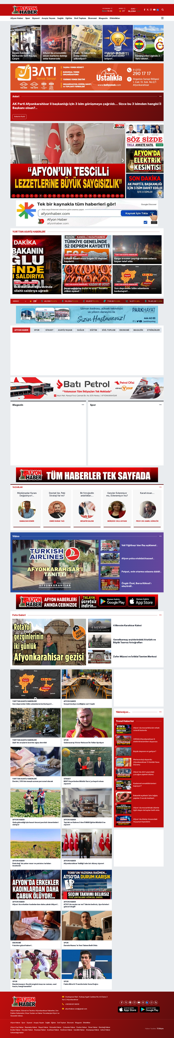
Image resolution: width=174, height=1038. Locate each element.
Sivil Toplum (80, 18)
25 (122, 196)
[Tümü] (160, 96)
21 (104, 196)
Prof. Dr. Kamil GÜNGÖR (147, 521)
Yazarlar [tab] (17, 487)
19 (95, 196)
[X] (126, 1003)
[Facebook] (122, 1003)
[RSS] (156, 1003)
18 (90, 196)
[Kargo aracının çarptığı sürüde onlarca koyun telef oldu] (137, 250)
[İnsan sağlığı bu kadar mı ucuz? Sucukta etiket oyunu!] (87, 279)
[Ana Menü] (162, 18)
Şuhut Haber (105, 1030)
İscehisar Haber (53, 1030)
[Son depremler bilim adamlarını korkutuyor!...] (137, 279)
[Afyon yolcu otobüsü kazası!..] (110, 558)
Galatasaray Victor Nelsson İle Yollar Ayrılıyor (84, 743)
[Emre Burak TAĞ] (57, 510)
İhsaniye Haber (40, 1030)
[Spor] (160, 405)
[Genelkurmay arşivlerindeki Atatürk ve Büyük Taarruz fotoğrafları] (99, 641)
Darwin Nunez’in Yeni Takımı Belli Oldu (80, 945)
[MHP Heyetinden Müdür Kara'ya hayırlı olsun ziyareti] (87, 761)
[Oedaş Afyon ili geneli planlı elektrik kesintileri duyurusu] (145, 160)
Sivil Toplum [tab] (108, 330)
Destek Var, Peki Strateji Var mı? (57, 494)
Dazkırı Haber (81, 1027)
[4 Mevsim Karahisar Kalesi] (99, 625)
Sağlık (60, 18)
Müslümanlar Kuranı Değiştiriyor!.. (27, 494)
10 (54, 196)
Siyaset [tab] (49, 330)
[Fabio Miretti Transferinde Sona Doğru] (87, 964)
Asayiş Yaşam (48, 18)
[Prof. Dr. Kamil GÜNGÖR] (147, 510)
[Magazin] (83, 405)
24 (117, 196)
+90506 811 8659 (72, 1004)
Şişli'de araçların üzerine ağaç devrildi (29, 743)
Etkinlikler (115, 18)
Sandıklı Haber (79, 1030)
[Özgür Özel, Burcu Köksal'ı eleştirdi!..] (110, 585)
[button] (13, 160)
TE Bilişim (160, 1028)
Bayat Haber (43, 1027)
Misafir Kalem (87, 521)
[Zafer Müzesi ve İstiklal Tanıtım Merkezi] (99, 657)
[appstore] (127, 1009)
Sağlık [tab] (80, 330)
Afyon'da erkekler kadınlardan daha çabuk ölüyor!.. (35, 904)
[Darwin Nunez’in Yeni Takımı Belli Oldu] (87, 925)
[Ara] (163, 9)
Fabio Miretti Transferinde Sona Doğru (81, 984)
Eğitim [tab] (93, 330)
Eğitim (69, 18)
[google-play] (149, 1009)
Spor (27, 18)
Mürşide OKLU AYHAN (117, 521)
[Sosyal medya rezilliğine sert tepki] (87, 684)
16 (81, 196)
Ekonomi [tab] (124, 330)
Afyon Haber (16, 18)
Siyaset (36, 18)
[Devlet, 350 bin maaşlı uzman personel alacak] (35, 761)
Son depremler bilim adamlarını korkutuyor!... (32, 704)
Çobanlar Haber (69, 1027)
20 (99, 196)
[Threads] (143, 1003)
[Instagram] (134, 1003)
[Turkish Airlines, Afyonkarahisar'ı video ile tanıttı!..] (55, 565)
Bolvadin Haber (55, 1027)
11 (58, 196)
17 (86, 196)
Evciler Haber (15, 1030)
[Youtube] (139, 1003)
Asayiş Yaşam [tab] (65, 330)
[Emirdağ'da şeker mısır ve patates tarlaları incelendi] (35, 843)
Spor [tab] (36, 330)
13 (68, 196)
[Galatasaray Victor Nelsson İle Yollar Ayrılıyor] (87, 723)
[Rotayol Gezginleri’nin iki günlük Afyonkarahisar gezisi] (49, 642)
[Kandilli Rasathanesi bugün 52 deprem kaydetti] (87, 250)
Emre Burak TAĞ (56, 521)
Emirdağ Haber (104, 1027)
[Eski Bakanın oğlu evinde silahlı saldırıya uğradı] (37, 265)
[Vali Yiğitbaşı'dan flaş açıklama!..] (110, 545)
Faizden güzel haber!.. (22, 945)
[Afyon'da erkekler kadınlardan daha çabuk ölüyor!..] (35, 884)
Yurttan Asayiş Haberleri (24, 701)
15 (77, 196)
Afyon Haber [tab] (21, 330)
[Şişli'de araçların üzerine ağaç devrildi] (35, 723)
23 (113, 196)
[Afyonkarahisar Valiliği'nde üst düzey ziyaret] (87, 843)
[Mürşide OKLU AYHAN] (117, 510)
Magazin (103, 18)
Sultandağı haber (17, 1033)
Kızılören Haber (66, 1030)
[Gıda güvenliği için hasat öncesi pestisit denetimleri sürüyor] (35, 802)
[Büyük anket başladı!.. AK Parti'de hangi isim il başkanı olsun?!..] (145, 135)
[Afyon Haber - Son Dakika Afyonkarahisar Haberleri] (24, 9)
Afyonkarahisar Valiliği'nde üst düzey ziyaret (84, 863)
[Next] (147, 1003)
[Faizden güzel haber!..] (35, 925)
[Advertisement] (139, 688)
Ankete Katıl (19, 117)
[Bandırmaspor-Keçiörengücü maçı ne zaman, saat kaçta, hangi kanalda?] (35, 964)
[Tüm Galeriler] (160, 615)
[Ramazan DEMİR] (27, 510)
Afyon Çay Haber (17, 1027)
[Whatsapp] (152, 1003)
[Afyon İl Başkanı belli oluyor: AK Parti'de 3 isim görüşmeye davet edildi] (145, 186)
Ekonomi (92, 18)
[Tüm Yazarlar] (160, 487)
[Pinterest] (130, 1003)
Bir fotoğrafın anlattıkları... (87, 494)
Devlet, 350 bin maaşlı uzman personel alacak (32, 781)
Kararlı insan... (147, 493)
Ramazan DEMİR (27, 521)
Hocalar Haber (27, 1030)
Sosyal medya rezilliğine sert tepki (79, 704)
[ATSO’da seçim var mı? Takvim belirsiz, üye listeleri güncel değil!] (87, 884)
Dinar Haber (93, 1027)
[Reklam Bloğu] (87, 77)
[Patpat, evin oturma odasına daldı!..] (110, 572)
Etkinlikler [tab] (153, 330)
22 (108, 196)
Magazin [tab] (138, 330)
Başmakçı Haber (31, 1027)
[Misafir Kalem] (87, 510)
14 (72, 196)
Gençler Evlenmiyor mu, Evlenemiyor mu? (117, 494)
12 (63, 196)
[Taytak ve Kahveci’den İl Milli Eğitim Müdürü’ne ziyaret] (87, 802)
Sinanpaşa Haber (92, 1030)
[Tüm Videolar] (160, 536)
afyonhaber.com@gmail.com (76, 1009)
